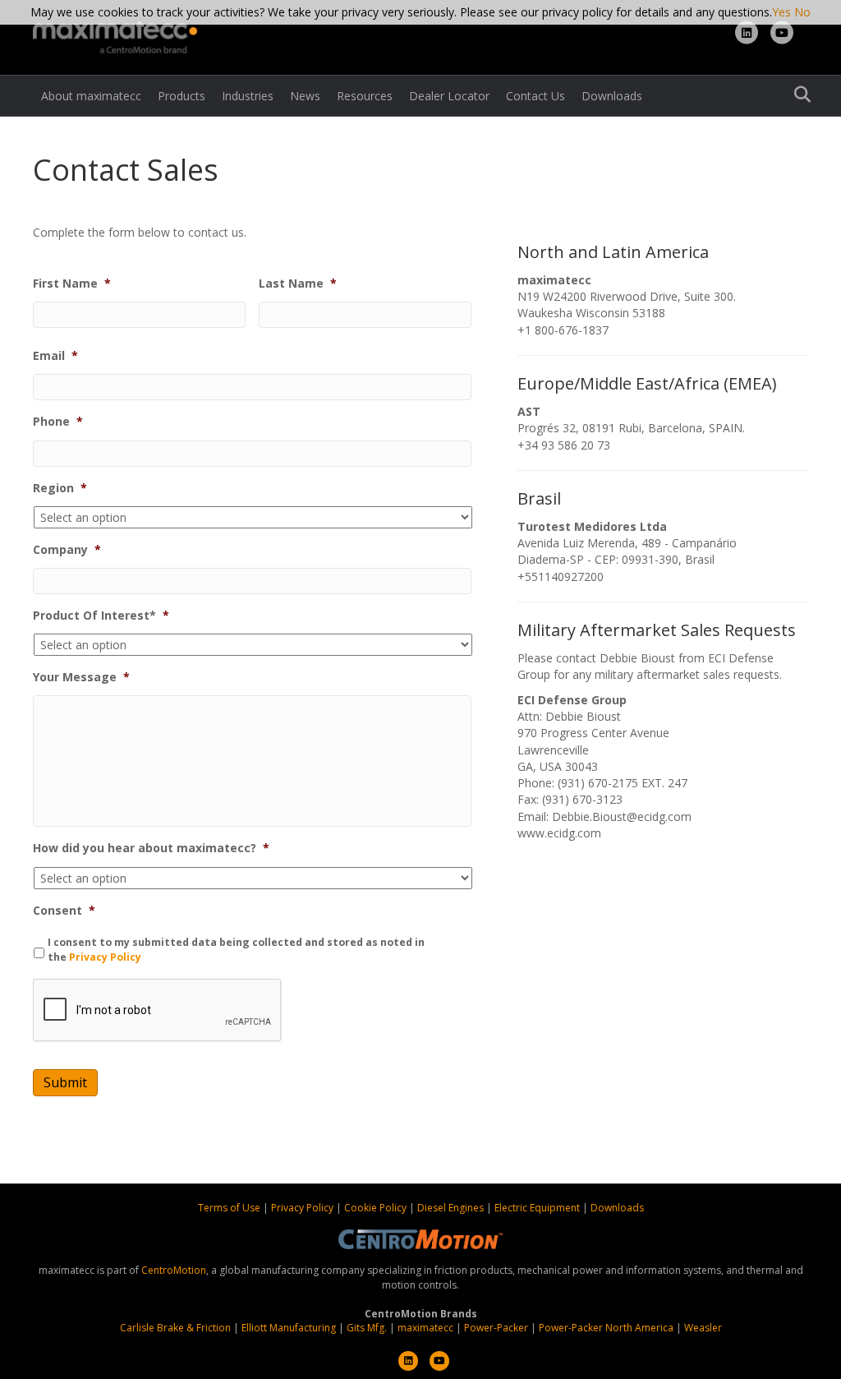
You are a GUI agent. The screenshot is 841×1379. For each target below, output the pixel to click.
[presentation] (158, 1011)
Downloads (611, 96)
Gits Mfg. (367, 1328)
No (802, 12)
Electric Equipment (537, 1208)
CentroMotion (173, 1270)
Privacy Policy (105, 957)
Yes (781, 12)
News (305, 96)
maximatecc (425, 1328)
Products (181, 96)
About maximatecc (91, 96)
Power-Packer (496, 1328)
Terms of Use (230, 1208)
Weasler (703, 1328)
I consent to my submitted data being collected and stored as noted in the (236, 949)
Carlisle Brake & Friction (175, 1328)
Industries (247, 96)
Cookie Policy (376, 1208)
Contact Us (535, 96)
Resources (365, 96)
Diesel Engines (450, 1208)
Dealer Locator (449, 96)
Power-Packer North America (606, 1328)
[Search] (798, 94)
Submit (65, 1082)
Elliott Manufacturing (288, 1328)
